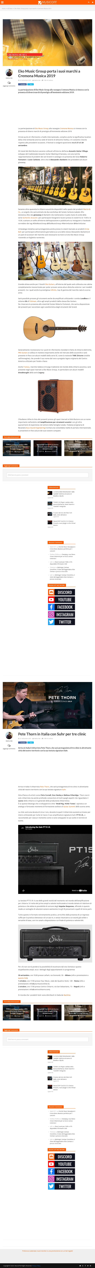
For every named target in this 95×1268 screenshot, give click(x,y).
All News (10, 8)
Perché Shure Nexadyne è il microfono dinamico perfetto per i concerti (62, 549)
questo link (22, 978)
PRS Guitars (23, 353)
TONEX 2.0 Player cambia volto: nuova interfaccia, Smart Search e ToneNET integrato (16, 447)
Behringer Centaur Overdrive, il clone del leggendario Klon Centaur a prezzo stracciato (62, 569)
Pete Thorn (44, 787)
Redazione (82, 451)
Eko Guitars (50, 284)
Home (4, 8)
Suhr (64, 789)
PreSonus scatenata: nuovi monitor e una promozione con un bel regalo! (47, 1251)
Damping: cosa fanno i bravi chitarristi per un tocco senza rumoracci (62, 556)
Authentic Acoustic (30, 218)
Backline (67, 995)
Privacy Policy (36, 1266)
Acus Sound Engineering (35, 428)
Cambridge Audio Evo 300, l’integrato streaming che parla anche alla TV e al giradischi (78, 447)
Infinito (53, 290)
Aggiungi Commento (9, 86)
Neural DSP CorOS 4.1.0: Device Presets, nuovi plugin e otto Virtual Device (47, 447)
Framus (26, 367)
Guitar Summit (69, 806)
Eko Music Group (42, 128)
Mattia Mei (9, 78)
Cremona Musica (66, 128)
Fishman (32, 301)
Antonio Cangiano (21, 451)
